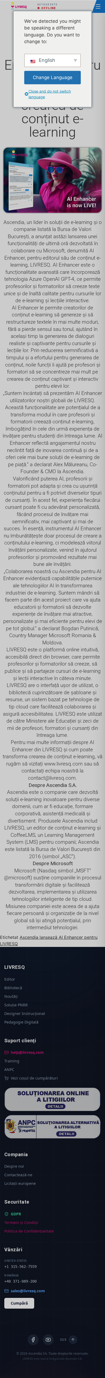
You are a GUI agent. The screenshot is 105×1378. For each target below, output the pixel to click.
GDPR (16, 1213)
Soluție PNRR (16, 1004)
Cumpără (19, 1303)
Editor (9, 979)
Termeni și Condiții (21, 1222)
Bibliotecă (13, 987)
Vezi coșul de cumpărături (34, 1078)
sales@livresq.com (28, 1290)
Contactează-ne (18, 1174)
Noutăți (11, 996)
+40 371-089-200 (20, 1281)
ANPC (9, 1069)
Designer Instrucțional (24, 1013)
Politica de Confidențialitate (29, 1231)
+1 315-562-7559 (20, 1266)
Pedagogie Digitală (21, 1022)
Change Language (52, 77)
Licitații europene (20, 1183)
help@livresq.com (27, 1052)
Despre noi (14, 1166)
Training (11, 1060)
